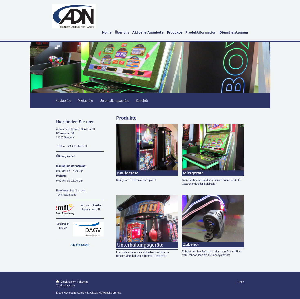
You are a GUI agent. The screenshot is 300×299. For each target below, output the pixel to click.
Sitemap (83, 281)
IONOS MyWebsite (100, 292)
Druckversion (68, 281)
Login (241, 281)
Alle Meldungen (80, 244)
